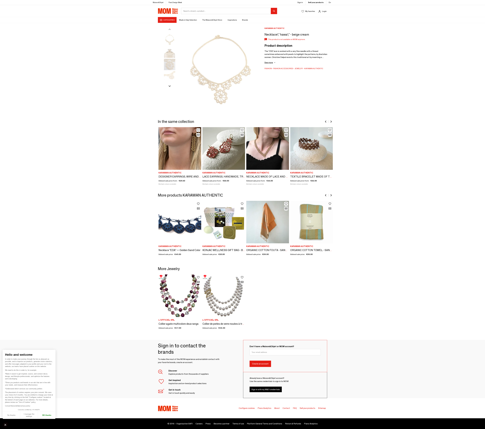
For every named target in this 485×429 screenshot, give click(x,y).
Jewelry (299, 68)
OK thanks (46, 415)
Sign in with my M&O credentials (265, 389)
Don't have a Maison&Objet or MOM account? (272, 346)
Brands (245, 20)
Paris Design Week (175, 2)
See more (268, 62)
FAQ (295, 408)
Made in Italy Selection (188, 20)
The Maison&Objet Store (212, 20)
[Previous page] (325, 121)
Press (208, 423)
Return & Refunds (293, 423)
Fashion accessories (283, 68)
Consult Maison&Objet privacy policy (17, 406)
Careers (199, 423)
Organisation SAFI (184, 423)
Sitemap (322, 408)
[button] (5, 425)
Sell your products (316, 2)
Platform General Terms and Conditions (264, 423)
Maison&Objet (158, 2)
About (277, 408)
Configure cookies (247, 408)
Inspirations (232, 20)
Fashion (268, 68)
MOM (168, 11)
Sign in (300, 2)
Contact (286, 408)
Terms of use (238, 423)
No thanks (11, 415)
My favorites (310, 11)
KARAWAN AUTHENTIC (313, 68)
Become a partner (221, 423)
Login (324, 11)
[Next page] (330, 121)
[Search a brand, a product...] (274, 11)
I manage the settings (29, 415)
